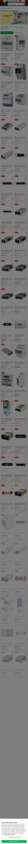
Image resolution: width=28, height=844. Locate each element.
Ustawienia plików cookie (13, 837)
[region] (14, 831)
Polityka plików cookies (9, 834)
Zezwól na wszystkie (14, 841)
